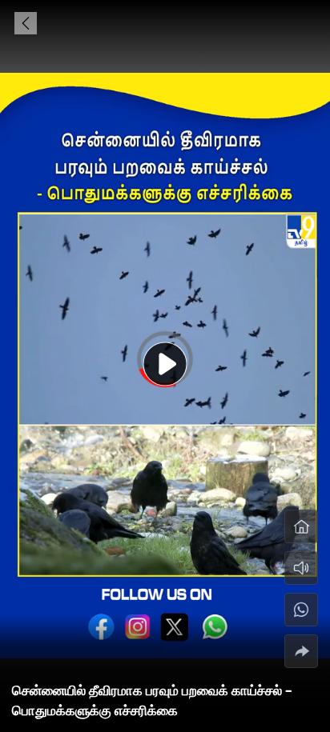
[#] (301, 609)
